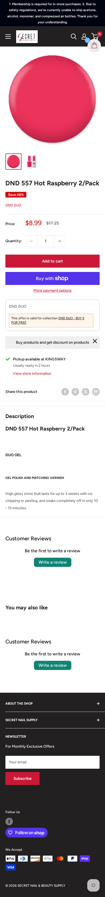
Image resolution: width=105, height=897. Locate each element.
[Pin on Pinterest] (75, 392)
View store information (32, 373)
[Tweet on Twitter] (85, 392)
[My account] (84, 37)
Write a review (52, 562)
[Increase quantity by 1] (59, 241)
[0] (95, 36)
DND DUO (13, 205)
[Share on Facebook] (65, 392)
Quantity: (13, 241)
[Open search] (74, 37)
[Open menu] (8, 36)
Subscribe (22, 778)
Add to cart (52, 261)
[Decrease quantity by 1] (31, 241)
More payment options (52, 290)
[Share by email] (96, 392)
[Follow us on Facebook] (9, 821)
